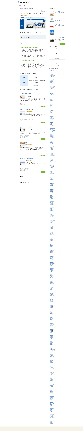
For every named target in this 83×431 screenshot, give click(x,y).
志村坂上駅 (51, 203)
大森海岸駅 (51, 177)
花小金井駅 (51, 353)
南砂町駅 (51, 148)
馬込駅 (51, 409)
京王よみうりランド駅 (53, 113)
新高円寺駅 (51, 232)
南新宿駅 (51, 147)
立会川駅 (51, 337)
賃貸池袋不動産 (23, 142)
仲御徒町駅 (51, 122)
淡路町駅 (51, 295)
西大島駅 (51, 367)
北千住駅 (51, 136)
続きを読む (43, 106)
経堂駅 (51, 344)
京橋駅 (51, 112)
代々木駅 (51, 119)
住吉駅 (51, 123)
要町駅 (51, 380)
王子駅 (51, 306)
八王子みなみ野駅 (52, 128)
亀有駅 (51, 105)
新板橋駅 (51, 227)
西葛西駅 (51, 378)
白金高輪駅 (51, 318)
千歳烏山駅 (51, 141)
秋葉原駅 (51, 335)
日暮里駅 (51, 234)
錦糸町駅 (51, 397)
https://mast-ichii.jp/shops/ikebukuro (37, 85)
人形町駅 (51, 116)
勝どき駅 (51, 135)
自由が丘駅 (51, 350)
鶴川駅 (51, 420)
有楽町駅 (51, 245)
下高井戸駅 (51, 93)
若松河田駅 (51, 354)
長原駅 (51, 399)
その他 (51, 70)
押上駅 (51, 213)
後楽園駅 (51, 198)
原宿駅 (51, 149)
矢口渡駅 (51, 323)
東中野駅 (51, 252)
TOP (20, 5)
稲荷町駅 (51, 336)
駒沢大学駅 (51, 410)
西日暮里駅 (51, 373)
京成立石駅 (51, 111)
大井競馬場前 (52, 166)
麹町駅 (51, 423)
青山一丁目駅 (52, 403)
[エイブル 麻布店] (52, 15)
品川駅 (51, 153)
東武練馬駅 (51, 258)
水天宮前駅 (51, 280)
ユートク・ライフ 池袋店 (25, 93)
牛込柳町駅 (51, 301)
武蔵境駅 (51, 275)
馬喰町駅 (51, 408)
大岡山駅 (51, 171)
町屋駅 (51, 313)
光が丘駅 (51, 125)
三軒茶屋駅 (51, 81)
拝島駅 (51, 214)
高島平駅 (51, 414)
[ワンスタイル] (23, 131)
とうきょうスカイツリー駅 (54, 73)
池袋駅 (45, 11)
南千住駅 (51, 146)
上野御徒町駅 (52, 87)
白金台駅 (51, 317)
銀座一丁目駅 (52, 396)
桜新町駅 (51, 269)
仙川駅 (51, 117)
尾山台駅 (51, 189)
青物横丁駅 (51, 404)
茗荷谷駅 (51, 356)
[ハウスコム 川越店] (52, 21)
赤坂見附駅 (51, 385)
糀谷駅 (51, 343)
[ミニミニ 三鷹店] (52, 28)
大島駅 (51, 172)
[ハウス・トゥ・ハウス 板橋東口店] (52, 41)
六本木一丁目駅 (52, 130)
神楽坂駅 (51, 329)
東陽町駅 (51, 262)
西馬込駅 (51, 379)
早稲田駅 (51, 238)
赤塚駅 (51, 387)
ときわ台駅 (51, 74)
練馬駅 (51, 347)
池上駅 (51, 286)
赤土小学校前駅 (52, 384)
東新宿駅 (51, 256)
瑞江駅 (51, 307)
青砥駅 (51, 405)
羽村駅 (51, 348)
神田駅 (51, 331)
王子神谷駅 (51, 305)
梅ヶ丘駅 (51, 270)
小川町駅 (51, 186)
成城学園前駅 (52, 207)
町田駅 (57, 63)
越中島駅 (51, 391)
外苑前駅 (51, 160)
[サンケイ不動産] (52, 34)
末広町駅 (51, 247)
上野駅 (51, 88)
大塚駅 (51, 167)
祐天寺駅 (51, 325)
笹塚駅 (51, 341)
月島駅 (51, 244)
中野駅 (57, 60)
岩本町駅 (51, 190)
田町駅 (51, 311)
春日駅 (51, 240)
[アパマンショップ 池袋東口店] (23, 164)
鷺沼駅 (51, 422)
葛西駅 (51, 361)
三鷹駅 (51, 82)
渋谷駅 (57, 48)
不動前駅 (51, 94)
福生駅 (51, 332)
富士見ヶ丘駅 (52, 183)
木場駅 (51, 246)
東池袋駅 (42, 11)
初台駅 (51, 134)
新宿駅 (57, 53)
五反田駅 (51, 107)
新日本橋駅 (51, 226)
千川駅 (51, 140)
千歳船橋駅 (51, 142)
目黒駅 (51, 320)
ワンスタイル (23, 126)
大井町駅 (51, 165)
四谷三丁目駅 (52, 155)
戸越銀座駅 (51, 210)
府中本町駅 (51, 196)
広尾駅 (51, 195)
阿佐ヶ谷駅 (51, 402)
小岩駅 (51, 185)
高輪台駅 (51, 417)
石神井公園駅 (52, 324)
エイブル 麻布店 (57, 11)
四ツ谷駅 (51, 154)
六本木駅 (51, 131)
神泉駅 (51, 330)
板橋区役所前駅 (52, 263)
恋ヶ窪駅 (51, 204)
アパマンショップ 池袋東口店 (26, 158)
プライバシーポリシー (27, 5)
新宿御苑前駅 (52, 220)
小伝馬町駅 (51, 184)
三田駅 (51, 80)
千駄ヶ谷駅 (51, 143)
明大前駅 (51, 239)
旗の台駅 (51, 233)
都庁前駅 (51, 392)
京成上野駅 (51, 110)
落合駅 (51, 360)
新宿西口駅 (51, 221)
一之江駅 (51, 76)
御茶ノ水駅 (51, 202)
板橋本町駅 (51, 264)
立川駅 (51, 338)
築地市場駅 (51, 342)
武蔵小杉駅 (51, 277)
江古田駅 (51, 283)
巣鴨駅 (51, 191)
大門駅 (51, 180)
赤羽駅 (51, 390)
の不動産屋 (30, 8)
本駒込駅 (51, 251)
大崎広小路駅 (52, 173)
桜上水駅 (51, 268)
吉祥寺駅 (57, 58)
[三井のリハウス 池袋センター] (23, 115)
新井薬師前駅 (52, 215)
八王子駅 (57, 65)
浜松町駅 (51, 294)
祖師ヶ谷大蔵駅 (52, 326)
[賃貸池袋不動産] (23, 148)
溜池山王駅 (51, 300)
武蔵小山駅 (51, 276)
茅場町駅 (51, 355)
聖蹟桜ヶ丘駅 (52, 349)
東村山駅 (51, 257)
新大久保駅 (51, 216)
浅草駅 (51, 293)
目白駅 (51, 319)
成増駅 (51, 208)
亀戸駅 (51, 104)
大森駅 (51, 178)
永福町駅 (51, 282)
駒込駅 (51, 411)
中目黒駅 (51, 98)
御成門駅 (51, 201)
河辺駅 (51, 289)
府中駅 (51, 197)
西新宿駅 (51, 372)
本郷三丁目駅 (52, 250)
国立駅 (51, 159)
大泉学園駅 (51, 179)
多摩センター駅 (52, 161)
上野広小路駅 (52, 86)
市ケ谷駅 (51, 192)
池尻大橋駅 (51, 287)
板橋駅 (51, 265)
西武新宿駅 (51, 374)
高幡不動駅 (51, 415)
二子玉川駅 (51, 106)
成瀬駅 (51, 209)
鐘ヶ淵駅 (51, 398)
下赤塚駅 (51, 92)
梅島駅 (51, 271)
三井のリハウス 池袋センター (26, 109)
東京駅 (51, 253)
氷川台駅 (51, 281)
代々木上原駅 (52, 118)
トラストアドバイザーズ (26, 182)
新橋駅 (51, 228)
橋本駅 (51, 274)
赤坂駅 (51, 386)
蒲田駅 (57, 55)
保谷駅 (51, 124)
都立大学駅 (51, 393)
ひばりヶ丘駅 (52, 75)
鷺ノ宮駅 (51, 421)
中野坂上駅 (51, 99)
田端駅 (51, 312)
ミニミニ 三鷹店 (57, 24)
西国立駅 (51, 366)
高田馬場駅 (51, 416)
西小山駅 (51, 368)
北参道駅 (51, 137)
